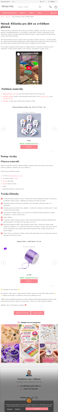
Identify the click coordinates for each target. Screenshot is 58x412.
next (54, 128)
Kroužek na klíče (8, 96)
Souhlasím (37, 408)
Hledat (40, 7)
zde (50, 406)
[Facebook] (33, 397)
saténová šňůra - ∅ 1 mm (16, 176)
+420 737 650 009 (51, 7)
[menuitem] (9, 13)
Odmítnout (17, 409)
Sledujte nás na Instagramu (30, 322)
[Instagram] (36, 397)
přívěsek (5, 181)
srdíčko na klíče (44, 96)
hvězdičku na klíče (8, 98)
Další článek (37, 313)
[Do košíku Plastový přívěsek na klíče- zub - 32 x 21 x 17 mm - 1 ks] (29, 147)
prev (3, 128)
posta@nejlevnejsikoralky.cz (30, 386)
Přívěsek (5, 101)
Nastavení (9, 409)
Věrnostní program (5, 1)
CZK (43, 1)
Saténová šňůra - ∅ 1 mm (10, 94)
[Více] (53, 13)
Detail (29, 281)
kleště (4, 184)
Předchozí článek (22, 313)
